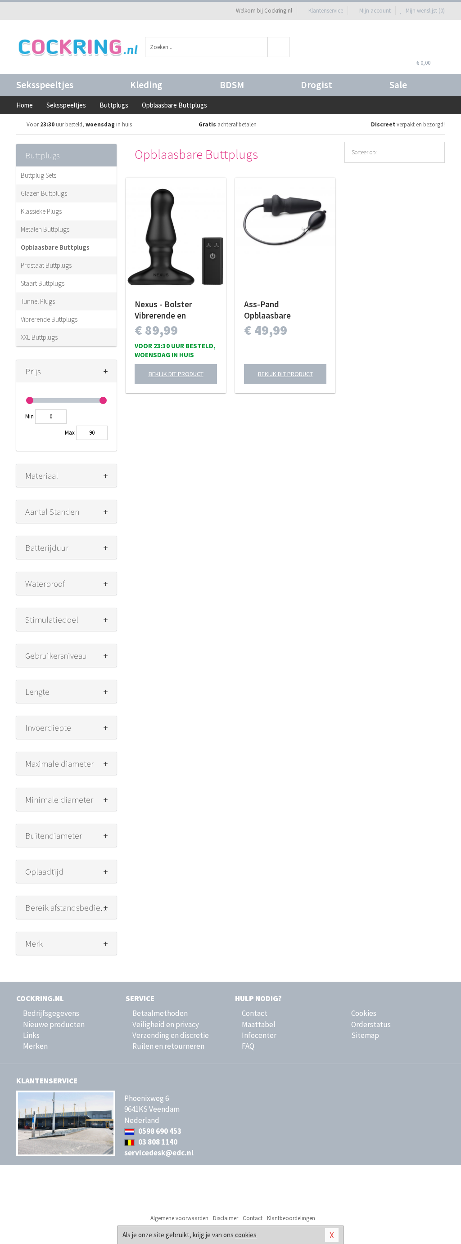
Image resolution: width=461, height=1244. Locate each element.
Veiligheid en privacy (165, 1024)
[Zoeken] (278, 47)
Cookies (363, 1013)
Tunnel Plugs (38, 301)
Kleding (146, 85)
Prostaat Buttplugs (46, 265)
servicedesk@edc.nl (159, 1153)
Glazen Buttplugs (44, 193)
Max (70, 432)
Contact (254, 1013)
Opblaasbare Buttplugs (55, 247)
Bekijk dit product (176, 374)
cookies (246, 1235)
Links (31, 1035)
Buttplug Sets (38, 175)
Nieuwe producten (54, 1024)
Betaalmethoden (160, 1013)
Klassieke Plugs (41, 211)
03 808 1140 (157, 1142)
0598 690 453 (159, 1131)
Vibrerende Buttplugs (49, 319)
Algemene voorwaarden (179, 1218)
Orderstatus (371, 1024)
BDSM (232, 85)
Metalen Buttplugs (45, 229)
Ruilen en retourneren (168, 1046)
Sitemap (365, 1035)
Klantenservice (325, 10)
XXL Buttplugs (39, 337)
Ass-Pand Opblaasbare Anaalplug (267, 310)
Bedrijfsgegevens (51, 1013)
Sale (398, 85)
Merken (35, 1046)
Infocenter (259, 1035)
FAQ (248, 1046)
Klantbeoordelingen (291, 1218)
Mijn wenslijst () (424, 10)
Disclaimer (225, 1218)
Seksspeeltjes (44, 85)
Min (29, 416)
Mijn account (375, 10)
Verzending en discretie (170, 1035)
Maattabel (259, 1024)
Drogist (316, 85)
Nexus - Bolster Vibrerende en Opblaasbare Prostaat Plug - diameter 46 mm (176, 310)
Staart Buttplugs (42, 283)
